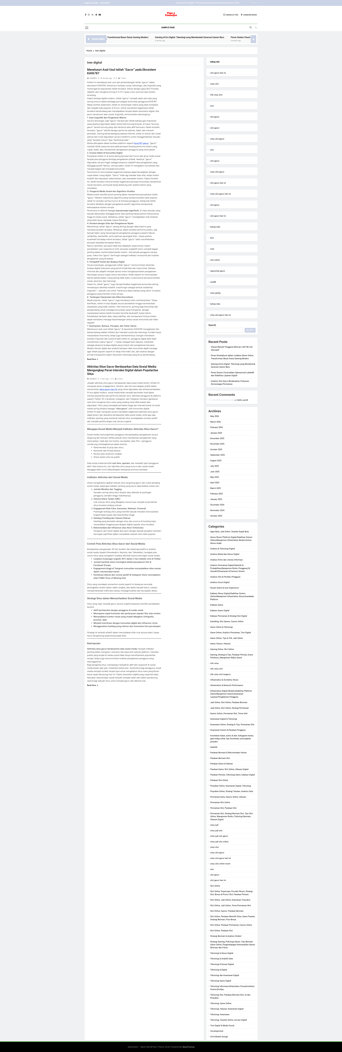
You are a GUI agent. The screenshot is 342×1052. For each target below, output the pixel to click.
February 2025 (216, 493)
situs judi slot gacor (219, 836)
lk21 (212, 238)
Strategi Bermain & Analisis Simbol (225, 936)
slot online (215, 260)
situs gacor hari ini (108, 389)
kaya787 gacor (141, 143)
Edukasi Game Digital (219, 610)
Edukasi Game (216, 605)
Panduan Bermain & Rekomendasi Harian (228, 752)
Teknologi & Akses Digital (221, 953)
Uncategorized (216, 1031)
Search (212, 325)
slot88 (213, 282)
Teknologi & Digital (218, 970)
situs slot (214, 84)
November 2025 (217, 444)
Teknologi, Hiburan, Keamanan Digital (227, 1009)
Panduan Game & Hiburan (221, 763)
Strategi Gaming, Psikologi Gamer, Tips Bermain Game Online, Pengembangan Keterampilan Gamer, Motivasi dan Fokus (232, 944)
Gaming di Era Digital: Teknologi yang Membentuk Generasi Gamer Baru (148, 37)
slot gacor (214, 117)
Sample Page (168, 27)
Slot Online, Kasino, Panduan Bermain (227, 911)
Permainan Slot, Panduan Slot (223, 808)
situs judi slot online (219, 841)
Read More (91, 359)
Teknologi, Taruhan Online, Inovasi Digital (228, 1020)
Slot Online (215, 886)
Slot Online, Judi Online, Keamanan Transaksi (230, 900)
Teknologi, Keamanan (219, 1014)
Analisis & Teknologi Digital (222, 548)
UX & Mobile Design (219, 1036)
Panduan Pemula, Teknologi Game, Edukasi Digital (232, 775)
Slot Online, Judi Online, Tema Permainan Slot (230, 905)
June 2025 (214, 471)
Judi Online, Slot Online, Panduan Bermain (228, 702)
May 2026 (214, 416)
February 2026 (216, 427)
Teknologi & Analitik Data (221, 958)
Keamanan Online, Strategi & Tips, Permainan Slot (232, 724)
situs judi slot (216, 830)
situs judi (214, 825)
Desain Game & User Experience (224, 588)
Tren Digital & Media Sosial (222, 1025)
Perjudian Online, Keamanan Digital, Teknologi (230, 786)
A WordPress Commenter (222, 400)
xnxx (212, 249)
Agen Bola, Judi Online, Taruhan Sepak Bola (229, 531)
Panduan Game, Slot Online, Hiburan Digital (229, 769)
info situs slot (216, 669)
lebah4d (213, 747)
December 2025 (217, 438)
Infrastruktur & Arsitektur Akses (224, 680)
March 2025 (215, 488)
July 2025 (214, 466)
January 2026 (216, 433)
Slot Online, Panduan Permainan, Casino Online (231, 925)
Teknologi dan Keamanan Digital (224, 975)
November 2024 (217, 510)
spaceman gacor (217, 271)
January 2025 (216, 499)
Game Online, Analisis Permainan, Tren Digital (230, 632)
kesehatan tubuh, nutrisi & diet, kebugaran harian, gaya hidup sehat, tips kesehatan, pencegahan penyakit (232, 738)
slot (212, 106)
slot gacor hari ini (218, 73)
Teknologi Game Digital (220, 981)
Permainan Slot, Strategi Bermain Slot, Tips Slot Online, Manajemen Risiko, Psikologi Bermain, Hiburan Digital (231, 816)
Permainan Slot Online (220, 802)
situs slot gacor (217, 139)
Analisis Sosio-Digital (220, 582)
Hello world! (242, 400)
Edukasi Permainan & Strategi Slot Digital (228, 616)
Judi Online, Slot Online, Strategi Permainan (229, 708)
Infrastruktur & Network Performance (226, 685)
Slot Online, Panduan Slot (221, 930)
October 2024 (216, 516)
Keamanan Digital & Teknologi (223, 719)
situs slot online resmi (220, 864)
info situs (214, 663)
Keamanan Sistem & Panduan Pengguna (228, 730)
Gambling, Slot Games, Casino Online (226, 621)
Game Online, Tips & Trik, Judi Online (226, 638)
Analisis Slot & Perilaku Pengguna (225, 577)
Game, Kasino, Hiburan (220, 643)
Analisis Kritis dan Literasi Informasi (226, 560)
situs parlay (215, 293)
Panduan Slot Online (219, 780)
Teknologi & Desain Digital (222, 964)
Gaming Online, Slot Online (222, 649)
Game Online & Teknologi (221, 627)
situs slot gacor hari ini (220, 194)
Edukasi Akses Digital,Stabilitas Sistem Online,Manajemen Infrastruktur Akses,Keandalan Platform (232, 596)
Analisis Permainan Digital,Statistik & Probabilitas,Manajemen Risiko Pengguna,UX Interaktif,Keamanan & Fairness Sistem (230, 568)
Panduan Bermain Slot (220, 758)
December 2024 (217, 505)
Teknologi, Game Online (220, 1003)
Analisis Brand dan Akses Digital (224, 554)
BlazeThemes (189, 1047)
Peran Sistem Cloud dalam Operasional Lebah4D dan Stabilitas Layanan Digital (204, 3)
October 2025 (216, 449)
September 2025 (217, 455)
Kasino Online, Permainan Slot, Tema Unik (229, 713)
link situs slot (216, 95)
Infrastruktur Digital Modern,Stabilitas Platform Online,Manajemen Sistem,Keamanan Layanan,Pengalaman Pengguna (231, 694)
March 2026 (215, 422)
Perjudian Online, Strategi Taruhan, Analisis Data (231, 791)
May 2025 (214, 477)
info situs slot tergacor (220, 674)
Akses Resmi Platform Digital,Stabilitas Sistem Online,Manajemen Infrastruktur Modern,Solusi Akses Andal (231, 540)
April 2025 (214, 482)
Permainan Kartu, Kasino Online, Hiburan (228, 797)
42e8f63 (93, 78)
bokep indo (215, 227)
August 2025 (215, 460)
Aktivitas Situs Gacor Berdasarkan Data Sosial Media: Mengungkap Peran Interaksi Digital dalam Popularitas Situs (122, 370)
